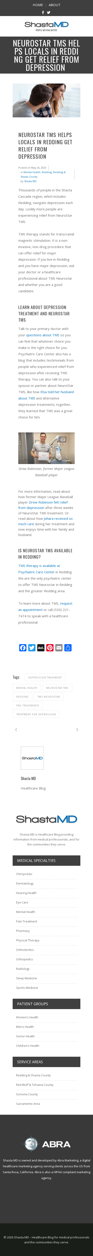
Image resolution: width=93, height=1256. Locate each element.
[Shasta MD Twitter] (48, 13)
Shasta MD (30, 181)
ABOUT (54, 4)
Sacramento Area (28, 1104)
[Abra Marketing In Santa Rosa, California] (46, 1143)
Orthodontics (25, 950)
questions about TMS (42, 335)
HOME (38, 4)
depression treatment (45, 677)
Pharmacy (23, 931)
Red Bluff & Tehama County (34, 1085)
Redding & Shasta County (33, 1075)
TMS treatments (27, 705)
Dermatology (25, 883)
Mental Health (31, 172)
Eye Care (22, 902)
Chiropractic (24, 874)
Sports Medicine (27, 988)
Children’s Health (27, 1046)
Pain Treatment (26, 921)
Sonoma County (27, 1094)
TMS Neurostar (48, 696)
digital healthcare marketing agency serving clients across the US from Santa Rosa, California (46, 1166)
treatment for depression (36, 714)
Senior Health (25, 1036)
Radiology (23, 969)
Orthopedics (24, 959)
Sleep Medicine (26, 978)
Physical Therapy (28, 940)
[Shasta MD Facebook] (43, 13)
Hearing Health (26, 893)
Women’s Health (27, 1017)
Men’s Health (25, 1027)
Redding (47, 172)
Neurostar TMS (57, 688)
